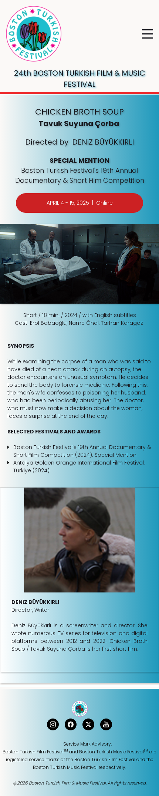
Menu (147, 29)
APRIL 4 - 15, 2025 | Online (80, 203)
